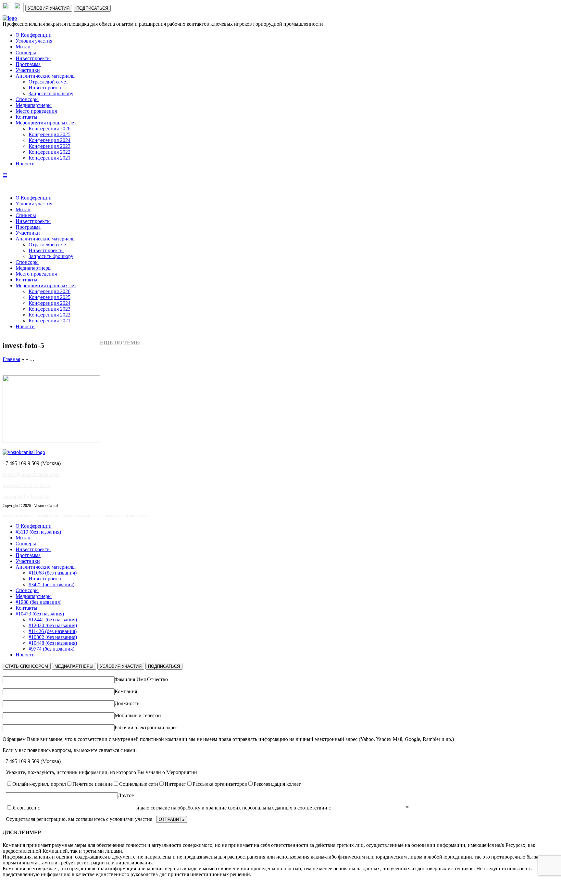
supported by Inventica (26, 496)
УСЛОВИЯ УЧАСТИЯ (48, 8)
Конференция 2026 (49, 128)
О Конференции (34, 35)
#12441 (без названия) (53, 619)
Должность (127, 703)
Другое (126, 795)
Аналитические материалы (46, 76)
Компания (126, 691)
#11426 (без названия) (53, 631)
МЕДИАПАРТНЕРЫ (74, 666)
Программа (28, 64)
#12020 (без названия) (53, 625)
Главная (11, 359)
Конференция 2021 (49, 158)
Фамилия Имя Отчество (141, 679)
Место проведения (36, 111)
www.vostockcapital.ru (26, 485)
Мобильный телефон (138, 715)
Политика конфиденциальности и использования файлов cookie (99, 515)
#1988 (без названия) (38, 602)
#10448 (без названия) (53, 643)
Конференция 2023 (49, 146)
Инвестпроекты (33, 58)
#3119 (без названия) (38, 532)
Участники (28, 70)
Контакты (26, 117)
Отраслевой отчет (48, 81)
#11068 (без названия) (53, 573)
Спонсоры (27, 99)
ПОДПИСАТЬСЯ (92, 8)
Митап (23, 46)
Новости (25, 163)
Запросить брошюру (51, 93)
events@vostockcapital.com (31, 474)
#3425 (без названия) (51, 584)
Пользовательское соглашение (26, 515)
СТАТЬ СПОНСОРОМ (26, 666)
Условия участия (34, 41)
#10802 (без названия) (53, 637)
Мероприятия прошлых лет (46, 122)
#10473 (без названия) (40, 613)
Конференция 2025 (49, 134)
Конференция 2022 (49, 152)
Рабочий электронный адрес (146, 727)
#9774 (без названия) (51, 649)
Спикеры (26, 52)
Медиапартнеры (34, 105)
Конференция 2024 (49, 140)
